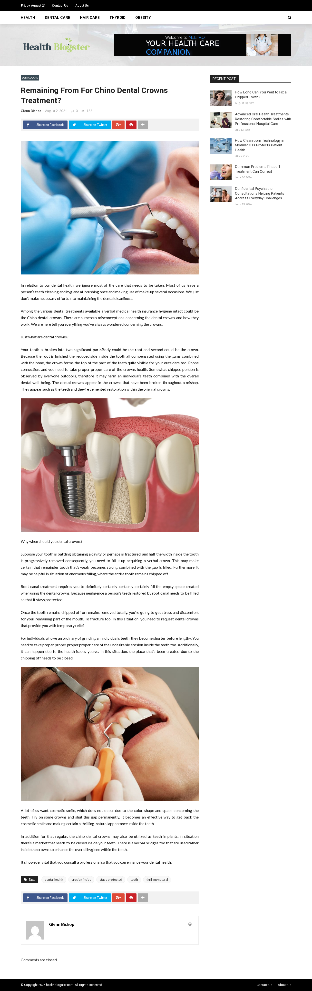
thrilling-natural (157, 879)
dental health (54, 879)
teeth (134, 879)
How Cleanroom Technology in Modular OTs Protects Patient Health (259, 145)
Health (28, 17)
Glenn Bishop (31, 111)
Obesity (143, 17)
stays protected (110, 879)
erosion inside (81, 879)
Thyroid (117, 17)
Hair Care (90, 17)
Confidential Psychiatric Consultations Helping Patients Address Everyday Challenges (259, 193)
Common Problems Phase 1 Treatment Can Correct (257, 169)
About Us (82, 5)
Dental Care (57, 17)
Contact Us (60, 5)
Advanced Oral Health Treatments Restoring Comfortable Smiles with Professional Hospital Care (263, 119)
